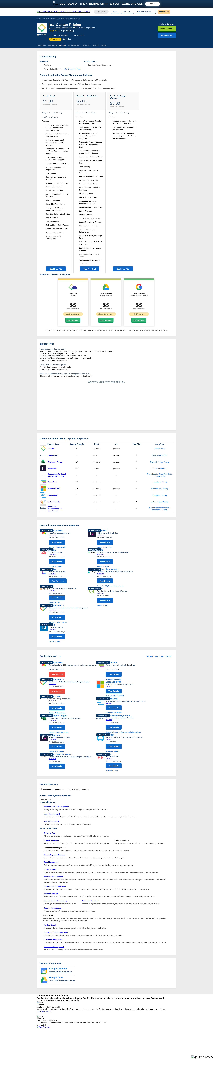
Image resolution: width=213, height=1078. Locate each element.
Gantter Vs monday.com (57, 547)
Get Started (152, 4)
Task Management (51, 862)
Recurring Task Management (56, 932)
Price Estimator (43, 1043)
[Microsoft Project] (43, 462)
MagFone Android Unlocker (76, 1043)
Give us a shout (44, 1011)
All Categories (42, 1041)
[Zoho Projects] (43, 502)
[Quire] (92, 596)
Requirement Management (55, 886)
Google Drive (56, 977)
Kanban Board (50, 925)
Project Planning (51, 893)
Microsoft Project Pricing (159, 462)
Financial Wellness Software (103, 1059)
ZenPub (69, 1041)
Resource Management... (119, 715)
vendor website (100, 330)
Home (39, 19)
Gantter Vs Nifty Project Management (110, 586)
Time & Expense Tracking (54, 855)
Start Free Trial (167, 35)
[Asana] (44, 558)
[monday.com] (44, 538)
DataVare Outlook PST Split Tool (78, 1048)
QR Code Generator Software (103, 1045)
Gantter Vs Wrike (103, 566)
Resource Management (53, 877)
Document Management (54, 947)
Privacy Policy (60, 1039)
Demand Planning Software (103, 1039)
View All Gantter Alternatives (159, 656)
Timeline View (49, 833)
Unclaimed (55, 39)
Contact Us (41, 1056)
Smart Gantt (53, 495)
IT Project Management (53, 939)
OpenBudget (71, 1054)
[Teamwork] (43, 468)
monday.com (56, 530)
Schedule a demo (166, 29)
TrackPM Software (73, 1039)
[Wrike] (92, 558)
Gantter (66, 19)
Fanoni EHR (71, 1045)
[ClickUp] (44, 576)
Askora (68, 1056)
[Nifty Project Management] (92, 577)
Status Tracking (50, 869)
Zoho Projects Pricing (159, 502)
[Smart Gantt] (43, 495)
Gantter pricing (61, 360)
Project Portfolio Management (56, 807)
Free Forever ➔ (58, 581)
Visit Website (57, 674)
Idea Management (51, 821)
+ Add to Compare (166, 24)
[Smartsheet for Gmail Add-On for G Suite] (43, 475)
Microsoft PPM (54, 489)
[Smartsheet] (43, 455)
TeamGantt (52, 482)
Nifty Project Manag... (108, 569)
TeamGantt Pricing (159, 482)
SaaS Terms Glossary (45, 1054)
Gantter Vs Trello (55, 641)
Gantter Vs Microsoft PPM (115, 696)
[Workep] (100, 743)
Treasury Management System (104, 1056)
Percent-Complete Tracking (55, 901)
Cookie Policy (60, 1043)
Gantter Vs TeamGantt (113, 679)
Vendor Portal (42, 1045)
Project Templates (51, 840)
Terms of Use (60, 1041)
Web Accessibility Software (102, 1052)
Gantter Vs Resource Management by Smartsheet (123, 732)
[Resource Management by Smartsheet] (43, 508)
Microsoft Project (55, 462)
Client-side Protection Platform (104, 1048)
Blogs (115, 12)
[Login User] (173, 12)
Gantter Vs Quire (102, 605)
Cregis (68, 1050)
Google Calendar (58, 968)
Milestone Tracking (90, 901)
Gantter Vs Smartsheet (57, 713)
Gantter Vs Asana (55, 566)
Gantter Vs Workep (112, 751)
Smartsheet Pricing (159, 455)
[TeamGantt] (43, 482)
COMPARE (42, 34)
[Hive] (44, 594)
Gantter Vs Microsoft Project (59, 732)
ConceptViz (70, 1059)
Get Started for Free (72, 69)
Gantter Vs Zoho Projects (58, 622)
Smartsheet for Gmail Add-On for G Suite (57, 475)
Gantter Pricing (159, 449)
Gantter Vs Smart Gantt (114, 713)
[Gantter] (42, 28)
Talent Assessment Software (103, 1054)
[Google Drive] (44, 980)
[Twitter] (163, 1041)
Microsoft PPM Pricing (159, 489)
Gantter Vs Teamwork (104, 547)
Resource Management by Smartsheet (55, 508)
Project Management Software (52, 19)
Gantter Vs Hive (54, 603)
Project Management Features (55, 795)
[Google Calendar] (44, 971)
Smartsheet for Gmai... (61, 754)
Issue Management (52, 814)
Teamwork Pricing (160, 469)
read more (52, 535)
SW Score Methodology (46, 1052)
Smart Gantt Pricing (159, 495)
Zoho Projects (54, 502)
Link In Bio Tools (98, 1050)
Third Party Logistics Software (103, 1041)
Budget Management (52, 908)
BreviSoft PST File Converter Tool (79, 1052)
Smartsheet (53, 455)
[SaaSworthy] (63, 12)
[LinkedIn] (164, 1041)
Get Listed (42, 1025)
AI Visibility (164, 12)
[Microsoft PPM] (43, 488)
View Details (57, 542)
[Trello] (44, 633)
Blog (38, 1050)
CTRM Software (98, 1043)
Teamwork (52, 469)
